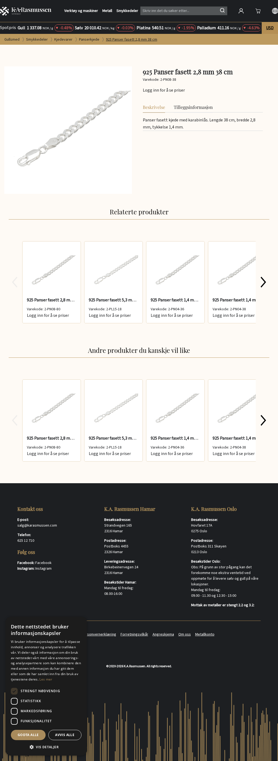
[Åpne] (258, 11)
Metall (107, 11)
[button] (46, 747)
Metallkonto (204, 634)
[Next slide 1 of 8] (263, 282)
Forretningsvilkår (134, 634)
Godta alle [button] (28, 735)
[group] (139, 282)
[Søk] (222, 10)
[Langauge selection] (275, 11)
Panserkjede (89, 39)
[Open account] (241, 11)
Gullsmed (12, 39)
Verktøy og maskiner (81, 11)
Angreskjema (163, 634)
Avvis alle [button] (64, 735)
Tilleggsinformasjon (193, 107)
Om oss (184, 634)
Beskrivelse (154, 107)
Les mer (45, 679)
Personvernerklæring (98, 634)
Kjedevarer (63, 39)
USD (270, 28)
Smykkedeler (127, 11)
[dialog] (46, 686)
